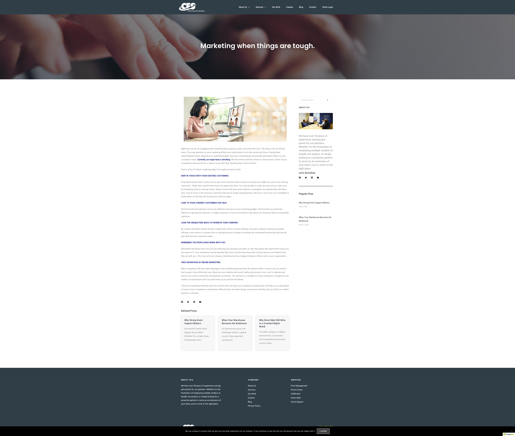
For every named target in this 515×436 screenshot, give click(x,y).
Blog (301, 7)
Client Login (327, 7)
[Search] (327, 100)
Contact (312, 7)
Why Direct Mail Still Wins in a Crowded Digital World (272, 323)
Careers (289, 7)
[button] (182, 302)
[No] (511, 431)
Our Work (276, 7)
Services (259, 7)
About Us (243, 7)
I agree (323, 431)
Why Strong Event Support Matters (314, 203)
